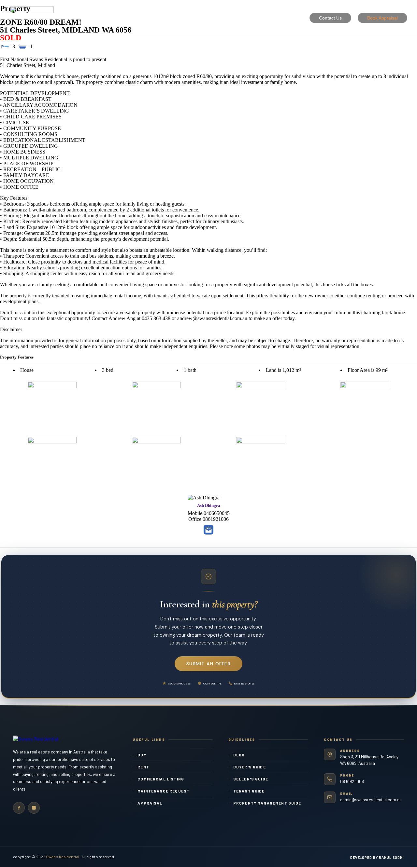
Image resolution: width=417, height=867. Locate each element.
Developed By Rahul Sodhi (377, 857)
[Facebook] (19, 808)
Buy (141, 754)
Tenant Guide (249, 791)
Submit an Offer (208, 664)
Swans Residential (62, 856)
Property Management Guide (267, 803)
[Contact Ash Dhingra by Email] (208, 530)
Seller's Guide (250, 779)
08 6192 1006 (352, 781)
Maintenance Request (163, 791)
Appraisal (149, 803)
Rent (143, 767)
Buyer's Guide (249, 767)
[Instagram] (34, 808)
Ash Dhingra (208, 505)
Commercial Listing (160, 779)
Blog (239, 754)
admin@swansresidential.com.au (371, 799)
